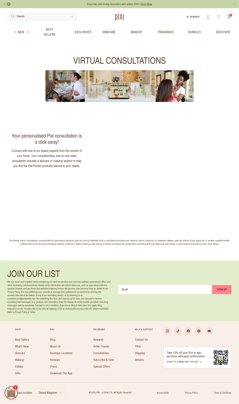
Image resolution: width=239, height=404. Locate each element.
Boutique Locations (61, 353)
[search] (12, 16)
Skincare (109, 32)
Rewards (195, 16)
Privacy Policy (191, 392)
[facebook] (188, 331)
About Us (55, 346)
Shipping (140, 353)
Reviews (55, 360)
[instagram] (167, 331)
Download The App (61, 373)
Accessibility (163, 392)
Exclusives (83, 32)
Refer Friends (101, 346)
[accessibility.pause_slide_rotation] (8, 4)
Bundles (194, 32)
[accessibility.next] (234, 4)
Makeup (136, 32)
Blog (52, 339)
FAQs (138, 346)
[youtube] (209, 331)
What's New (22, 346)
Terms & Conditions (223, 392)
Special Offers (101, 366)
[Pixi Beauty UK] (119, 16)
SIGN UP (222, 289)
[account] (208, 17)
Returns (139, 360)
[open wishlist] (218, 17)
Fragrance (166, 32)
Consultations (101, 353)
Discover (223, 32)
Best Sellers (49, 31)
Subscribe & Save (103, 360)
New (21, 32)
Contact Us (141, 339)
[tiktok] (177, 331)
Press (53, 366)
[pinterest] (198, 331)
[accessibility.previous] (4, 4)
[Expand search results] (72, 16)
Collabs (19, 366)
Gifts (17, 373)
